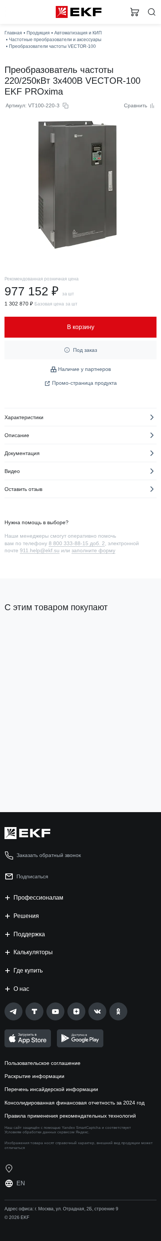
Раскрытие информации (34, 1076)
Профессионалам (38, 897)
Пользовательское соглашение (42, 1063)
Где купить (28, 970)
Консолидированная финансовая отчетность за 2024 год (74, 1103)
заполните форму (93, 550)
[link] (13, 1011)
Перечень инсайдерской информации (51, 1089)
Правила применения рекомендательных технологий (70, 1116)
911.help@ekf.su (40, 550)
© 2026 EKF (16, 1217)
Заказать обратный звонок (48, 855)
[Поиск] (152, 12)
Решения (26, 916)
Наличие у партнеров (84, 369)
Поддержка (29, 934)
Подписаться (32, 876)
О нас (21, 989)
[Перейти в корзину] (135, 12)
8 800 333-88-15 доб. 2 (77, 543)
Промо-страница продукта (84, 383)
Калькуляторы (33, 952)
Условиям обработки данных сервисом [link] (39, 1132)
